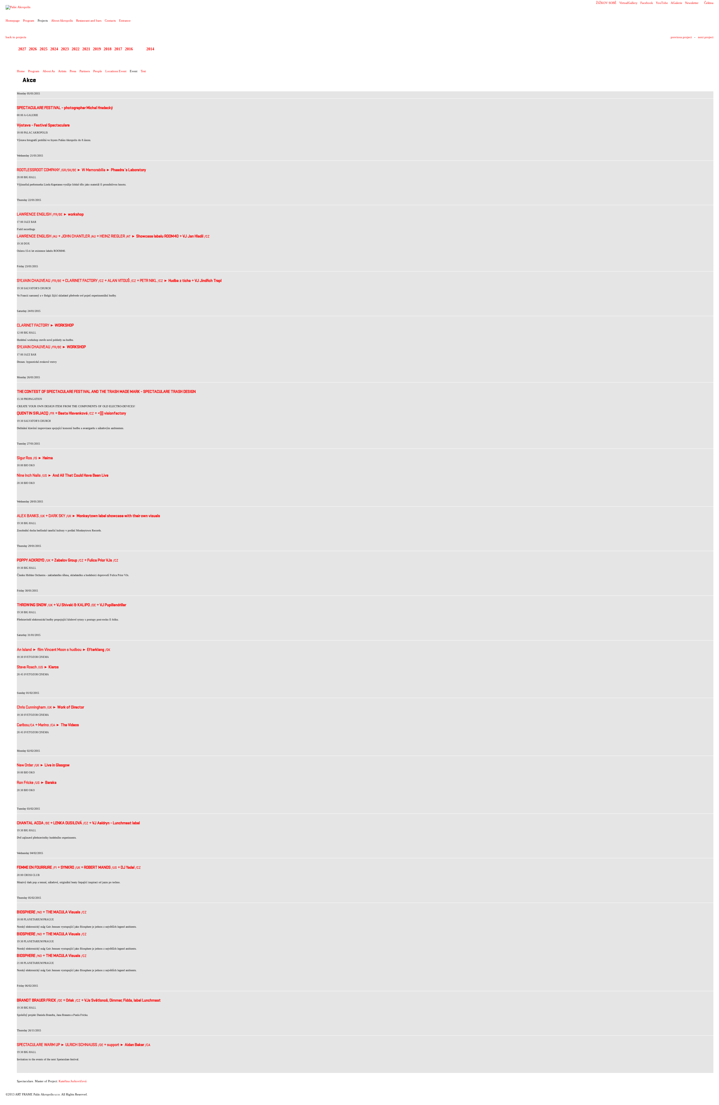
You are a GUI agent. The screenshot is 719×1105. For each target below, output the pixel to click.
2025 (43, 49)
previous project (681, 37)
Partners (84, 71)
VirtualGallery (628, 2)
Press (73, 71)
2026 (33, 49)
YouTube (662, 2)
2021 (86, 49)
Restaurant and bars (88, 20)
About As (49, 71)
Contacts (110, 20)
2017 (118, 49)
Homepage (13, 20)
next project (705, 37)
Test (143, 71)
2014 (150, 49)
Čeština (708, 2)
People (97, 71)
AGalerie (676, 2)
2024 (54, 49)
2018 (108, 49)
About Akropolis (62, 20)
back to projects (16, 37)
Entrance (125, 20)
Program (28, 20)
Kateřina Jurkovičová (73, 1081)
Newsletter (691, 2)
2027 (22, 49)
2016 (129, 49)
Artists (62, 71)
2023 (65, 49)
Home (21, 71)
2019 (97, 49)
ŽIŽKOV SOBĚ (606, 2)
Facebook (646, 2)
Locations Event (115, 71)
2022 (75, 49)
